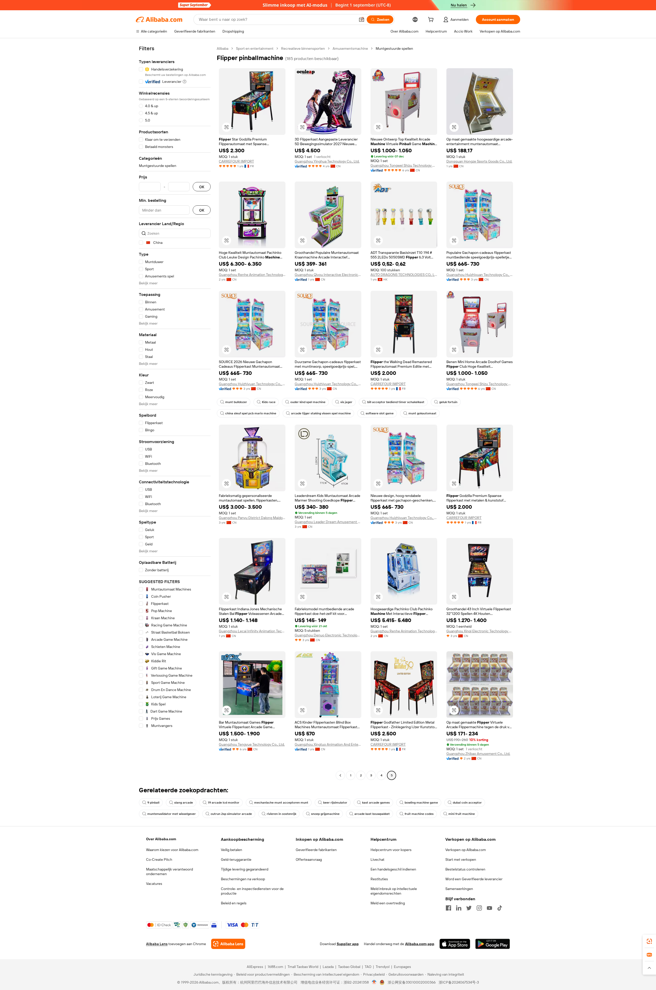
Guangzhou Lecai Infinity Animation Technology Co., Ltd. (252, 631)
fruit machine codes (419, 814)
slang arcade (183, 802)
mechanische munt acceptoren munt (281, 802)
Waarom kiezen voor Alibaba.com (172, 850)
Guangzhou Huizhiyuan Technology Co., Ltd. (479, 275)
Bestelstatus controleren (465, 869)
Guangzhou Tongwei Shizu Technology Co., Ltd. (404, 165)
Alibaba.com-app (419, 944)
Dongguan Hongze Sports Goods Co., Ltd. (479, 161)
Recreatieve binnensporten (303, 48)
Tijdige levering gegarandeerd (244, 869)
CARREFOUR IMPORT (236, 161)
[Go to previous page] (340, 775)
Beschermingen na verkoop (243, 879)
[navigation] (175, 412)
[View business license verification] (374, 982)
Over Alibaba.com (161, 839)
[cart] (432, 20)
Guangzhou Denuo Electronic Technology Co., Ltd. (328, 635)
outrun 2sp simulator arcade (231, 814)
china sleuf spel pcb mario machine (250, 413)
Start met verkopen (460, 859)
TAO (368, 967)
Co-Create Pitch (159, 859)
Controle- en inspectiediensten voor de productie (252, 891)
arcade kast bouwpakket (372, 814)
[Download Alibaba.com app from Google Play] (492, 944)
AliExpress (255, 967)
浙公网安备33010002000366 (412, 982)
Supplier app (348, 944)
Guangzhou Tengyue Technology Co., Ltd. (252, 744)
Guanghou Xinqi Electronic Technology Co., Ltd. (479, 631)
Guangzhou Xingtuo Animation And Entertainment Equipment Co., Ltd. (328, 744)
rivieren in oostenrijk (281, 814)
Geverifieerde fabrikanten (316, 850)
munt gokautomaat (422, 413)
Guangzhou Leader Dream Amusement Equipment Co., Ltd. (328, 522)
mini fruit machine (461, 814)
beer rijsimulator (335, 802)
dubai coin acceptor (467, 802)
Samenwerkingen (459, 889)
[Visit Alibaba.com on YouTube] (489, 908)
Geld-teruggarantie (236, 859)
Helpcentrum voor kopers (391, 850)
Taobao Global (349, 967)
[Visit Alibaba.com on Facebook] (448, 908)
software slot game (380, 413)
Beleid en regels (234, 903)
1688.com (275, 967)
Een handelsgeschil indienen (393, 869)
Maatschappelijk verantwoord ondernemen (169, 871)
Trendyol (382, 967)
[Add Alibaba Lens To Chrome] (228, 944)
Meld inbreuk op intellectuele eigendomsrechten (394, 891)
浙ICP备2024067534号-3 (459, 982)
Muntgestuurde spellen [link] (394, 48)
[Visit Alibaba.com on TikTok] (500, 908)
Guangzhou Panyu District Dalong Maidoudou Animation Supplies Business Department (252, 518)
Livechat (377, 859)
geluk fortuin (448, 402)
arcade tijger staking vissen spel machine (321, 413)
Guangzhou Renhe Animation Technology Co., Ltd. (252, 275)
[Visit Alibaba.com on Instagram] (479, 908)
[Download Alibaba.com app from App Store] (454, 944)
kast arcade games (376, 802)
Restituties (379, 879)
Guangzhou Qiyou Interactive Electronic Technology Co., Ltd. (328, 275)
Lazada (328, 967)
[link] (649, 941)
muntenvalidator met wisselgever (171, 814)
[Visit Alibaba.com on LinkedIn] (459, 908)
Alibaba (222, 48)
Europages (402, 967)
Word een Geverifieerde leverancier (474, 879)
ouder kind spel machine (307, 402)
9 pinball (153, 802)
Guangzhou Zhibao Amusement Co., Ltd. (478, 754)
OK (201, 187)
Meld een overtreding (388, 903)
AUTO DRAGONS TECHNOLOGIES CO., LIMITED (404, 275)
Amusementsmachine (350, 48)
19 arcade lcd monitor (223, 802)
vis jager (346, 402)
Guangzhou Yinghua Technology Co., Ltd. (327, 161)
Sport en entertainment (254, 48)
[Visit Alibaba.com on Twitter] (469, 908)
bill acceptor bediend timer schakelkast (395, 402)
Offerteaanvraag (309, 859)
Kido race (268, 402)
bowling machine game (421, 802)
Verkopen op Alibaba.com (465, 850)
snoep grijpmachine (325, 814)
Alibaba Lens (157, 944)
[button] (361, 19)
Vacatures (154, 884)
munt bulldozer (236, 402)
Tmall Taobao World (303, 967)
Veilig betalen (231, 850)
